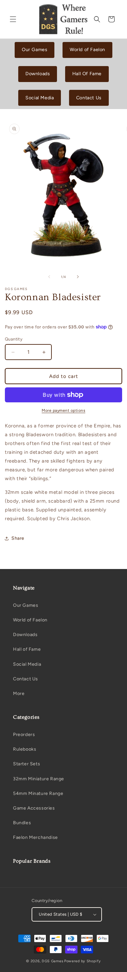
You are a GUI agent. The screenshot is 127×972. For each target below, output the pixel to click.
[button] (13, 19)
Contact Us (89, 98)
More (18, 693)
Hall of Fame (27, 649)
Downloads (37, 73)
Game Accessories (34, 808)
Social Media (39, 98)
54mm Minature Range (38, 793)
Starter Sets (26, 764)
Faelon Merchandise (35, 837)
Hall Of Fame (87, 73)
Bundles (22, 823)
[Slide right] (78, 277)
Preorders (24, 734)
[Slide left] (49, 277)
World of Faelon (87, 49)
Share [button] (17, 538)
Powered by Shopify (82, 961)
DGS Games (52, 961)
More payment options (63, 410)
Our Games (34, 49)
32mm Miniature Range (38, 779)
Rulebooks (24, 749)
